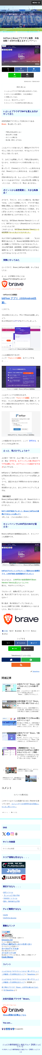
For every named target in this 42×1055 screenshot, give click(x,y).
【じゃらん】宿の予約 (11, 895)
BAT (12, 631)
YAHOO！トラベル (10, 898)
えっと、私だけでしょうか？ (15, 100)
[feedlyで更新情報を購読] (30, 660)
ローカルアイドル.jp (10, 948)
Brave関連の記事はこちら (14, 1015)
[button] (27, 75)
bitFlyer (6, 634)
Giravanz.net (7, 940)
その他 (6, 631)
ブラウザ (27, 631)
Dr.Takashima (9, 990)
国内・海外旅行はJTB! (11, 901)
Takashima (31, 974)
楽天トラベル (8, 892)
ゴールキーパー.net (9, 953)
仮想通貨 (19, 631)
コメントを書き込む (21, 795)
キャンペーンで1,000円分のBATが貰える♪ (19, 103)
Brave (34, 631)
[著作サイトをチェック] (11, 660)
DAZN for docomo (9, 918)
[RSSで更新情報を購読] (21, 665)
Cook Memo (7, 957)
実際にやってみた (12, 97)
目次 (18, 87)
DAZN (5, 915)
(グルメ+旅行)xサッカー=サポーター (17, 944)
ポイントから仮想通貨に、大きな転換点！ (19, 94)
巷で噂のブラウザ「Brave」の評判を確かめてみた (20, 987)
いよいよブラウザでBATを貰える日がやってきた (21, 91)
